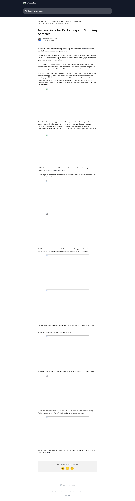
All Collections (42, 21)
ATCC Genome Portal (67, 492)
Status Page (79, 492)
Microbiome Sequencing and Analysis (60, 21)
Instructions (78, 21)
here (85, 49)
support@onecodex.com (56, 170)
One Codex (55, 492)
